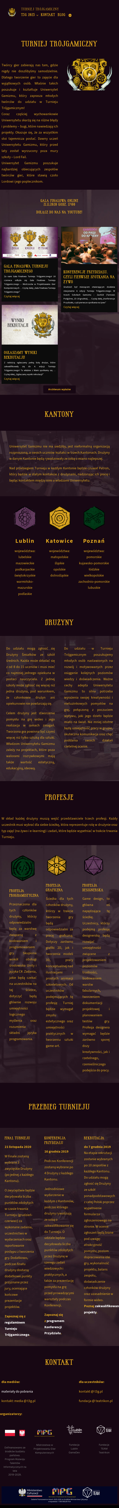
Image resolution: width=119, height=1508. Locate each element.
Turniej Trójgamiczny (40, 9)
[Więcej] (70, 15)
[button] (89, 74)
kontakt (48, 15)
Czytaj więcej (12, 296)
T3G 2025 (28, 15)
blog (62, 15)
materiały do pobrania (17, 1391)
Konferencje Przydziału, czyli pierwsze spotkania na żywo (89, 277)
